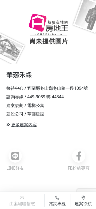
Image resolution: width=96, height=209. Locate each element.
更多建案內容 (24, 125)
